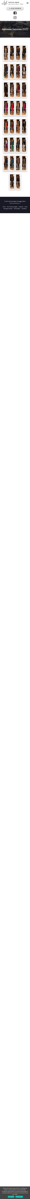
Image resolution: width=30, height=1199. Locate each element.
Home (4, 206)
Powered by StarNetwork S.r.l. (15, 203)
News (26, 206)
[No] (28, 1192)
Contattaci (24, 208)
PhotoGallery (17, 208)
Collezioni (21, 206)
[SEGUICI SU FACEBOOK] (15, 13)
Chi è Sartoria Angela (12, 206)
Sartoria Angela (13, 2)
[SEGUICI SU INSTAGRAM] (15, 18)
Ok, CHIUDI (11, 1196)
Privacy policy (19, 1196)
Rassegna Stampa (7, 208)
